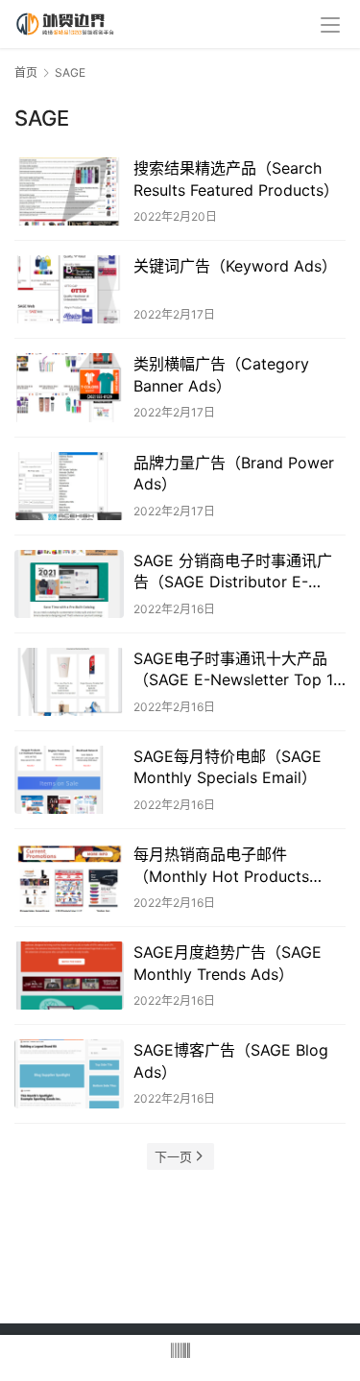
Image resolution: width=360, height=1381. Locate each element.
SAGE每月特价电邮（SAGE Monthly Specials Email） (227, 767)
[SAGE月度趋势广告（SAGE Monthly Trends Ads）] (69, 975)
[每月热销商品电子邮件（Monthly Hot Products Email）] (69, 878)
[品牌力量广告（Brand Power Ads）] (69, 486)
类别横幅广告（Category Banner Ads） (221, 374)
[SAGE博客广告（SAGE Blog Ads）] (69, 1073)
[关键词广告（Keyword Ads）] (69, 289)
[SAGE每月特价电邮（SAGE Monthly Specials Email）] (69, 780)
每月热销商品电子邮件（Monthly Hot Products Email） (221, 866)
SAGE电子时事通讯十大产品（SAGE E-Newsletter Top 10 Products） (238, 670)
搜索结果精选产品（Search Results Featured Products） (236, 178)
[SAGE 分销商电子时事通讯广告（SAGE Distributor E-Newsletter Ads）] (69, 584)
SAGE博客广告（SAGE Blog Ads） (230, 1060)
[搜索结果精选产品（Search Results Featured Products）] (69, 191)
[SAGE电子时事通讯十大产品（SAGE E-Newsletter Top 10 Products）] (69, 682)
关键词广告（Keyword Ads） (235, 265)
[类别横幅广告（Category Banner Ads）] (69, 387)
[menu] (330, 25)
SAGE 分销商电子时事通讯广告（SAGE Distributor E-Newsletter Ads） (232, 572)
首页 (25, 72)
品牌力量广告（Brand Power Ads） (233, 473)
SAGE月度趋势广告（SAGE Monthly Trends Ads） (227, 962)
